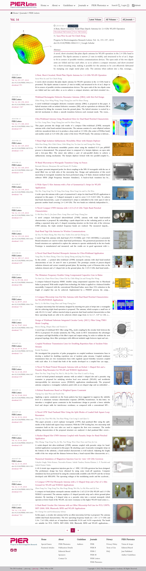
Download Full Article (62, 32)
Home (15, 13)
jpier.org (35, 568)
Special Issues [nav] (46, 544)
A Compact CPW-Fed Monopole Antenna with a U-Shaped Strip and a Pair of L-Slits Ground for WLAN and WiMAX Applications (71, 484)
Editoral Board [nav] (127, 547)
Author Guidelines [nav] (129, 555)
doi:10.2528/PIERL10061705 (22, 215)
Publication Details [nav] (65, 547)
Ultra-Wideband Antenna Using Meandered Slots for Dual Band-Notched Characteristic (72, 119)
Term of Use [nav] (111, 547)
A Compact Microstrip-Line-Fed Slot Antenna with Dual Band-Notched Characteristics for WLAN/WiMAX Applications (71, 299)
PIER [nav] (92, 544)
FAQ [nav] (108, 551)
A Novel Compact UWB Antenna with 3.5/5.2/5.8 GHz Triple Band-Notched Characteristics (68, 210)
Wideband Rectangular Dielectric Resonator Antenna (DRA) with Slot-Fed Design (69, 97)
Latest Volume (95, 19)
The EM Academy (16, 568)
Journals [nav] (82, 5)
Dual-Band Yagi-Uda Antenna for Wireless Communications (60, 231)
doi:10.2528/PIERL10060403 (22, 282)
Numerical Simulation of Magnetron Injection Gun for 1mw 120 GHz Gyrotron (69, 459)
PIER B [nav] (93, 547)
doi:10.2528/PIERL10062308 (22, 397)
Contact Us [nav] (62, 558)
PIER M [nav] (93, 555)
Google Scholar (88, 43)
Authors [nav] (80, 544)
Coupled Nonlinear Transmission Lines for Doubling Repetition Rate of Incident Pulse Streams (71, 345)
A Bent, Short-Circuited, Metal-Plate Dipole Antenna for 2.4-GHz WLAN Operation (89, 29)
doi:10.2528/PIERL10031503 (22, 466)
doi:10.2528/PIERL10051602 (22, 238)
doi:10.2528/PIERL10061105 (22, 419)
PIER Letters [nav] (95, 558)
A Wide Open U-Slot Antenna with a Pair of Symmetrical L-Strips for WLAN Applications (68, 186)
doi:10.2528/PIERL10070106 (22, 351)
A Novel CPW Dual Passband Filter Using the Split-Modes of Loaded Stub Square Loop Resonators (72, 414)
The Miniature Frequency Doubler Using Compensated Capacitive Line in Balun (68, 275)
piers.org (27, 568)
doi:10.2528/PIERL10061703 (22, 126)
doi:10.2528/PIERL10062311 (67, 43)
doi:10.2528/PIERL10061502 (22, 327)
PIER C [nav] (93, 551)
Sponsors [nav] (61, 555)
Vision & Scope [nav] (127, 544)
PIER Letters (34, 13)
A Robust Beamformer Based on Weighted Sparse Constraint (60, 390)
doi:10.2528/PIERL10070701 (22, 148)
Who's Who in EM (46, 568)
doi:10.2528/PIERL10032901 (22, 260)
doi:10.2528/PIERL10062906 (22, 192)
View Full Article (79, 32)
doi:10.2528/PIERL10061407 (22, 170)
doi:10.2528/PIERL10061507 (22, 374)
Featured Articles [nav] (47, 547)
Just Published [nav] (127, 551)
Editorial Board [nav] (64, 551)
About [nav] (55, 5)
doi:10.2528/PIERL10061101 (22, 104)
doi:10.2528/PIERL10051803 (22, 512)
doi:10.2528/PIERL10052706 (22, 489)
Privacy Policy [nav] (111, 544)
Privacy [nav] (109, 539)
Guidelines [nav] (68, 5)
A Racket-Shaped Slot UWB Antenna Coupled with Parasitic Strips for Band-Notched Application (71, 437)
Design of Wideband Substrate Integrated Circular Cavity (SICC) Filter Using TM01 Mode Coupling (71, 322)
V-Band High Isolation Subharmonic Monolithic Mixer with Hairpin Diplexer (67, 141)
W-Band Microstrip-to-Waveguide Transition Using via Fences (61, 163)
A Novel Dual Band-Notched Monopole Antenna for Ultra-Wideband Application (69, 253)
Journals (23, 13)
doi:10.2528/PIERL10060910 (22, 443)
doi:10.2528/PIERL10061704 (22, 304)
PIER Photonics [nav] (98, 5)
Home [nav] (43, 5)
